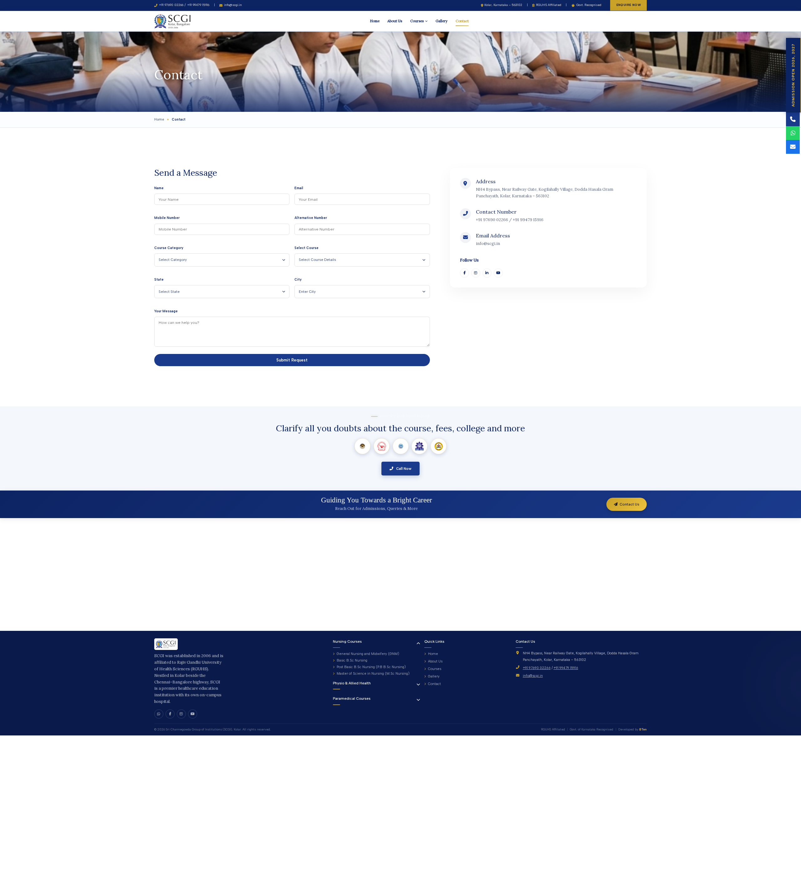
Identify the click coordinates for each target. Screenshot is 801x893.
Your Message (166, 311)
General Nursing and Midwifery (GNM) (368, 654)
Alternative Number (310, 218)
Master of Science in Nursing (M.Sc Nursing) (373, 674)
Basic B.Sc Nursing (352, 660)
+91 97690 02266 (171, 5)
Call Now (403, 468)
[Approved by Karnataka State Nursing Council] (382, 446)
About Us (394, 20)
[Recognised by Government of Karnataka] (438, 446)
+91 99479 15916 (198, 5)
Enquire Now (628, 5)
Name (159, 188)
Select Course (306, 248)
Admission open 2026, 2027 (793, 75)
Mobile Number (167, 218)
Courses (417, 20)
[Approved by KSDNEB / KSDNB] (400, 446)
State (159, 280)
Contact (462, 20)
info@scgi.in (233, 5)
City (298, 280)
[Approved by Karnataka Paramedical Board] (419, 446)
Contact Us (629, 504)
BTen (643, 729)
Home (375, 20)
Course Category (168, 248)
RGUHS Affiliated (548, 5)
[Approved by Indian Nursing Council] (362, 446)
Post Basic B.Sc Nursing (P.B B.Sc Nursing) (371, 667)
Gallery (441, 20)
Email (298, 188)
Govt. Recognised (588, 5)
